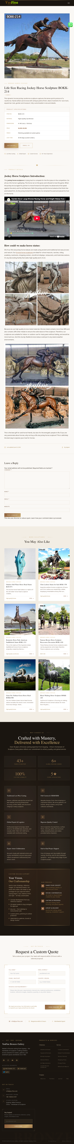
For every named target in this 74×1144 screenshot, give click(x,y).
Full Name (12, 970)
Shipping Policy (62, 1059)
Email (6, 499)
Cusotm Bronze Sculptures (45, 1066)
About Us (43, 1078)
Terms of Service (62, 1056)
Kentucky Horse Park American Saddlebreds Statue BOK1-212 (16, 641)
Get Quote (11, 145)
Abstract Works (45, 1059)
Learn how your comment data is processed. (46, 518)
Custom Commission (63, 1049)
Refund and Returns (63, 1066)
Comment (8, 470)
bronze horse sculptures (24, 253)
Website (7, 506)
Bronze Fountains (45, 1056)
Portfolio (51, 1078)
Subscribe (18, 1126)
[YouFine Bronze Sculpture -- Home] (12, 3)
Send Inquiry (54, 1007)
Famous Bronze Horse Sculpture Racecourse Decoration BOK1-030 (51, 641)
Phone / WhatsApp (14, 978)
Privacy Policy (62, 1063)
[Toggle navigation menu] (68, 3)
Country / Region (43, 978)
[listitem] (3, 1060)
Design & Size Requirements (18, 987)
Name (6, 491)
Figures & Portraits (46, 1053)
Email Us (26, 145)
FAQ (67, 1078)
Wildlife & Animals (45, 1049)
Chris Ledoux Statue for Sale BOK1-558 (53, 584)
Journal (60, 1078)
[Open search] (66, 3)
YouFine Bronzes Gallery (13, 1044)
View (30, 598)
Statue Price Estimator (64, 1053)
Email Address (43, 970)
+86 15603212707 (11, 1097)
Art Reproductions (46, 1063)
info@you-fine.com (17, 1021)
